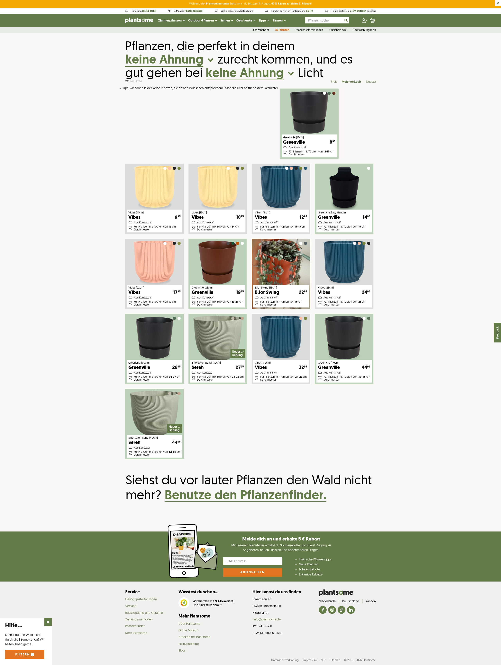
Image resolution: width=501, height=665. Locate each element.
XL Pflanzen (282, 30)
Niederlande (327, 601)
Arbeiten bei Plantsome (194, 637)
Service (132, 592)
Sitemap (335, 660)
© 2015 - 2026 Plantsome (360, 660)
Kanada (371, 601)
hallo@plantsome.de (266, 619)
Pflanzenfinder (260, 30)
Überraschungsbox (364, 30)
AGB (323, 660)
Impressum (310, 660)
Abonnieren (252, 572)
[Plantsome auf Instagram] (332, 610)
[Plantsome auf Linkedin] (351, 610)
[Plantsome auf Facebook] (323, 610)
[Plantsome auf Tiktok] (341, 610)
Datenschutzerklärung (285, 660)
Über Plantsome (189, 624)
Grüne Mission (188, 630)
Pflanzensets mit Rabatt (309, 30)
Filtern (24, 654)
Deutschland (350, 601)
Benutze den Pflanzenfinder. (245, 494)
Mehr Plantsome (194, 616)
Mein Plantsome (136, 633)
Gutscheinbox (337, 30)
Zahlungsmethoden (139, 619)
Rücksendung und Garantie (144, 613)
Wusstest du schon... (198, 592)
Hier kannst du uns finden (276, 592)
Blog (181, 650)
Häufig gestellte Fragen (141, 599)
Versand (131, 606)
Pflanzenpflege (188, 644)
